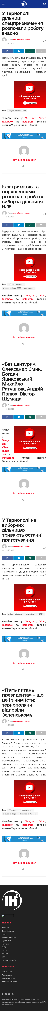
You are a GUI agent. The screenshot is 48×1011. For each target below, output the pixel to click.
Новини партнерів (9, 960)
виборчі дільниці (15, 614)
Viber (42, 118)
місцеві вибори (9, 814)
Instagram (27, 121)
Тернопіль (6, 928)
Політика (5, 944)
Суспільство (6, 941)
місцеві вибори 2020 (17, 111)
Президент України (27, 814)
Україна (5, 954)
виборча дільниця (16, 284)
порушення (29, 288)
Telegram (30, 118)
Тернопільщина (8, 931)
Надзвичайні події (9, 937)
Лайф (4, 947)
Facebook (7, 121)
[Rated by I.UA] (8, 916)
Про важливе (7, 975)
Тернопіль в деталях (9, 982)
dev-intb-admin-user (21, 40)
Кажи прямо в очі (8, 978)
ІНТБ (12, 999)
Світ (3, 957)
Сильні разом (7, 972)
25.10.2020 (10, 43)
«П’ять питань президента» (20, 810)
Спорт (4, 950)
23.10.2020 (10, 409)
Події (4, 934)
